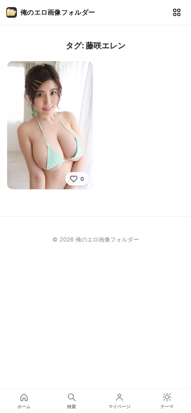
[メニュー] (177, 12)
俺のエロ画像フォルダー (57, 12)
